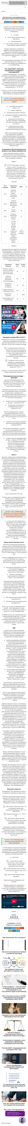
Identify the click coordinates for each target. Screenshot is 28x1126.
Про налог (5, 2)
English (3, 11)
